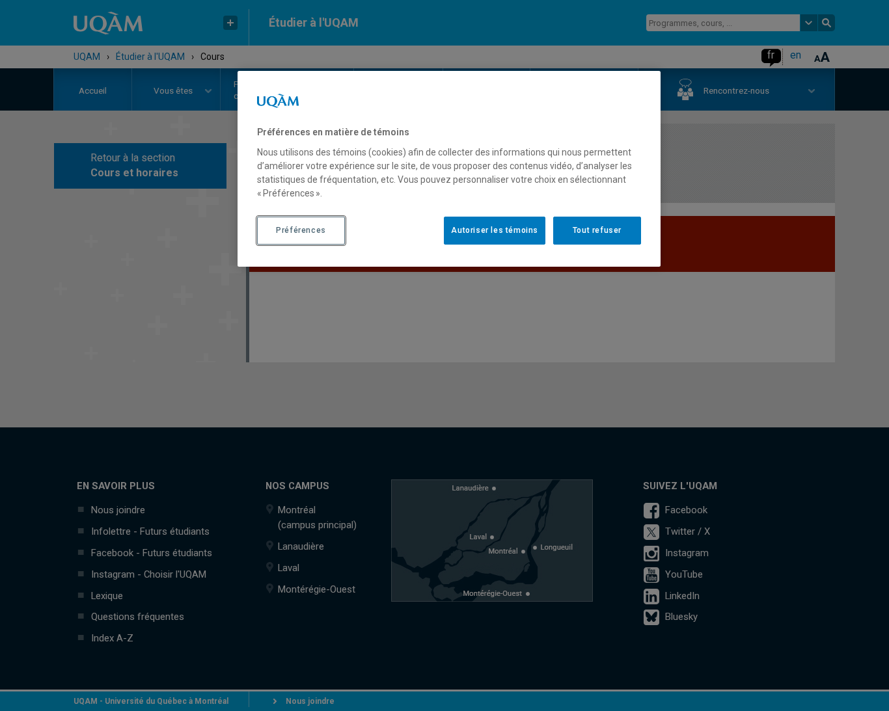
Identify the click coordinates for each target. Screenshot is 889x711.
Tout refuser (597, 230)
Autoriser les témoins (494, 230)
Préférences (301, 230)
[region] (449, 168)
